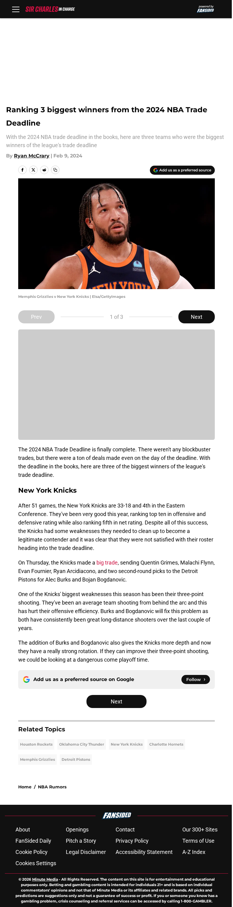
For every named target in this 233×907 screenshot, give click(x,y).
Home (25, 787)
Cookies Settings (35, 863)
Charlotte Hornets (166, 744)
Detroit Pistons (76, 759)
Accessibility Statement (144, 852)
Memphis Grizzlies (37, 759)
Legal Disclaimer (86, 852)
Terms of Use (198, 841)
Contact (125, 829)
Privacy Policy (132, 841)
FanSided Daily (33, 841)
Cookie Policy (31, 852)
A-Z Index (193, 852)
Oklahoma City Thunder (81, 744)
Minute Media (45, 879)
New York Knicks (127, 744)
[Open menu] (15, 9)
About (22, 829)
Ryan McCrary (31, 156)
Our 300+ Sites (200, 829)
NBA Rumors (52, 787)
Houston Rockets (36, 744)
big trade (107, 562)
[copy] (55, 170)
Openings (77, 829)
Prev (36, 317)
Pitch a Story (81, 841)
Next (196, 317)
